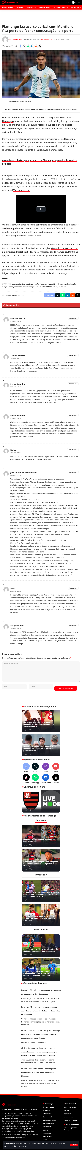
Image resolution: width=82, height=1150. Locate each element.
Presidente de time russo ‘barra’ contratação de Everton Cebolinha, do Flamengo (40, 1011)
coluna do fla (16, 284)
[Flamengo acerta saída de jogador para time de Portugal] (41, 836)
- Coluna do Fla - (15, 39)
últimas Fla (62, 287)
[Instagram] (45, 768)
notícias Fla (18, 287)
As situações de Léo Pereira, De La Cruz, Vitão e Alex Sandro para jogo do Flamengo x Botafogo (40, 918)
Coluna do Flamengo (29, 284)
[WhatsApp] (35, 779)
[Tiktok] (26, 779)
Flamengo (7, 121)
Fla (78, 244)
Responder (73, 318)
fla (38, 284)
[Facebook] (26, 768)
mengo (4, 287)
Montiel (10, 287)
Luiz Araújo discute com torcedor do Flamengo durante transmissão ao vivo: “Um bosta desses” (39, 724)
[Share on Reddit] (36, 46)
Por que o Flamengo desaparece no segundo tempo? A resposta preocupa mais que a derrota (40, 1034)
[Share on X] (24, 46)
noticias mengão (29, 287)
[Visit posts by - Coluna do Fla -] (5, 39)
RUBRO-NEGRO (47, 287)
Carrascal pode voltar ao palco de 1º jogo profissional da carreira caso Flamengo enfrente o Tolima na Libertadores (39, 973)
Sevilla (48, 175)
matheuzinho (64, 284)
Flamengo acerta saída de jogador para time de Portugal (39, 840)
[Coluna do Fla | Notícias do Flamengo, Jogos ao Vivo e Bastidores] (10, 2)
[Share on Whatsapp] (28, 46)
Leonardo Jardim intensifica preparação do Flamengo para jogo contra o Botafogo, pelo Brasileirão (40, 748)
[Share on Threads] (40, 46)
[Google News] (45, 779)
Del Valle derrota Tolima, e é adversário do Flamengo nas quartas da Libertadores (40, 950)
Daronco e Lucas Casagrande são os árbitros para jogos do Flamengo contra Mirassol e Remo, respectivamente (41, 894)
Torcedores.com (21, 190)
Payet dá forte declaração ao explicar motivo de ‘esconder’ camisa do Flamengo (38, 1072)
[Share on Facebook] (20, 46)
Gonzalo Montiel (53, 284)
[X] (35, 768)
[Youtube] (56, 768)
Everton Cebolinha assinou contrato (21, 117)
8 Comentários (46, 39)
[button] (74, 1145)
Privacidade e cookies (13, 1143)
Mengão (73, 284)
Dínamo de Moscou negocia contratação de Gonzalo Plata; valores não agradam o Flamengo (40, 863)
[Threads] (56, 779)
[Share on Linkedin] (32, 46)
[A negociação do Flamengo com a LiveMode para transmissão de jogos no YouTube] (41, 801)
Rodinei (38, 287)
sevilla (55, 287)
